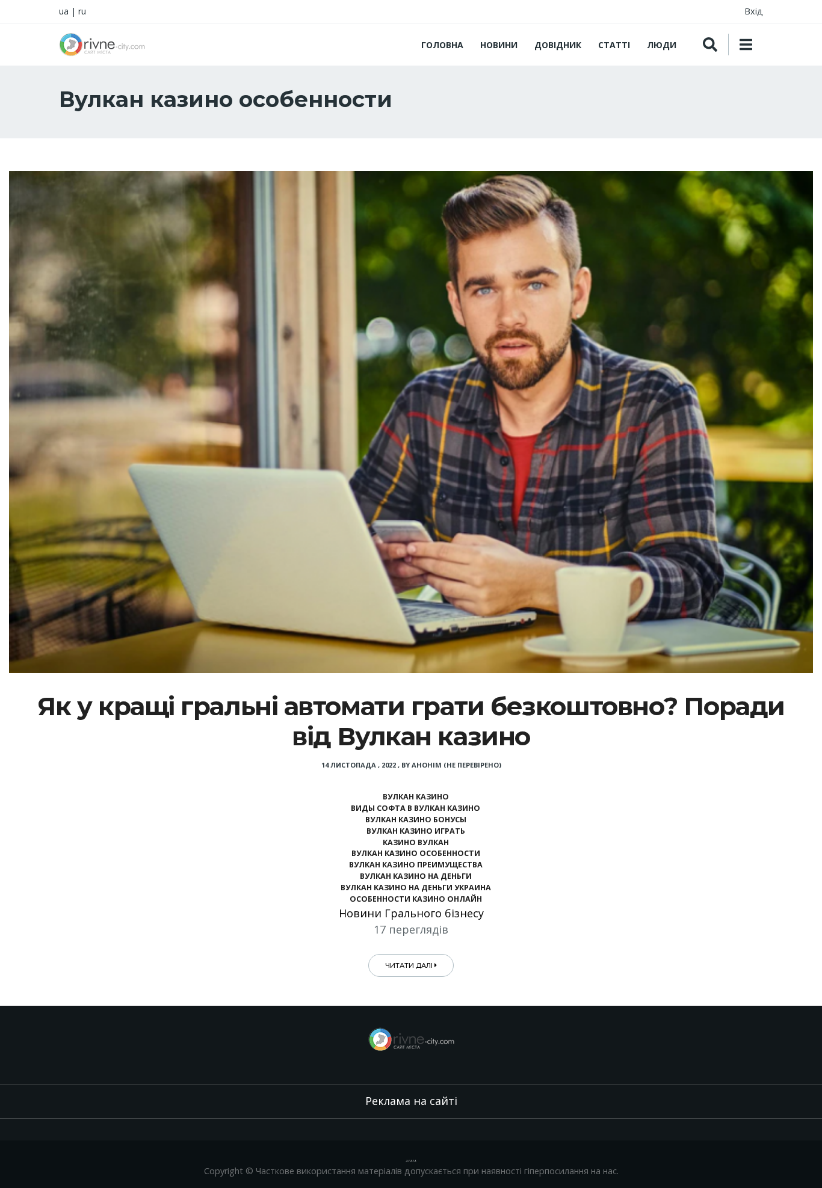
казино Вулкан (416, 842)
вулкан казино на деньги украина (416, 887)
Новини (499, 45)
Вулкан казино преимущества (416, 865)
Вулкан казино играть (415, 831)
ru (82, 11)
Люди (661, 45)
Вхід (753, 11)
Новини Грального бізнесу (411, 913)
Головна (442, 45)
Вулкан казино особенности (415, 853)
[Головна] (102, 44)
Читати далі (409, 965)
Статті (614, 45)
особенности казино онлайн (416, 899)
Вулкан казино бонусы (415, 819)
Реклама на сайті (411, 1101)
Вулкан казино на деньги (416, 876)
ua (64, 11)
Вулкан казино (416, 797)
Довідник (557, 45)
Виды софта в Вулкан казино (415, 808)
